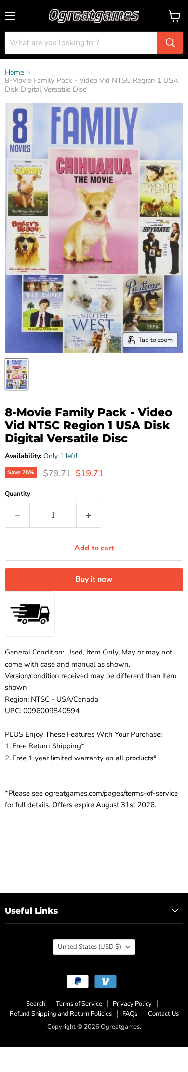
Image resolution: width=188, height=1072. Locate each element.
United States (89, 946)
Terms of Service (79, 1003)
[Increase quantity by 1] (89, 515)
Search (35, 1003)
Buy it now (94, 579)
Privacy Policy (132, 1003)
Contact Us (163, 1013)
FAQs (129, 1013)
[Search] (170, 43)
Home (14, 72)
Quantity (17, 493)
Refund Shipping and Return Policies (61, 1013)
